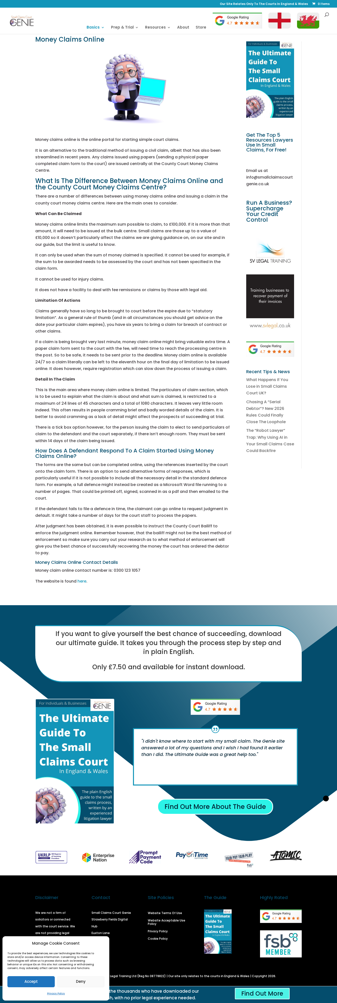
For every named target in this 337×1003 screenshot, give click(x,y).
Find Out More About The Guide (215, 806)
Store (201, 28)
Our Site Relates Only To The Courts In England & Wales (264, 4)
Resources (155, 28)
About (183, 28)
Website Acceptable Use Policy (166, 922)
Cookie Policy (158, 939)
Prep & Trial (122, 28)
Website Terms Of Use (165, 913)
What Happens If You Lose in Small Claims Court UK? (267, 386)
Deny (81, 981)
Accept (31, 981)
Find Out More (262, 993)
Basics (93, 28)
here (81, 581)
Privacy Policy (56, 993)
